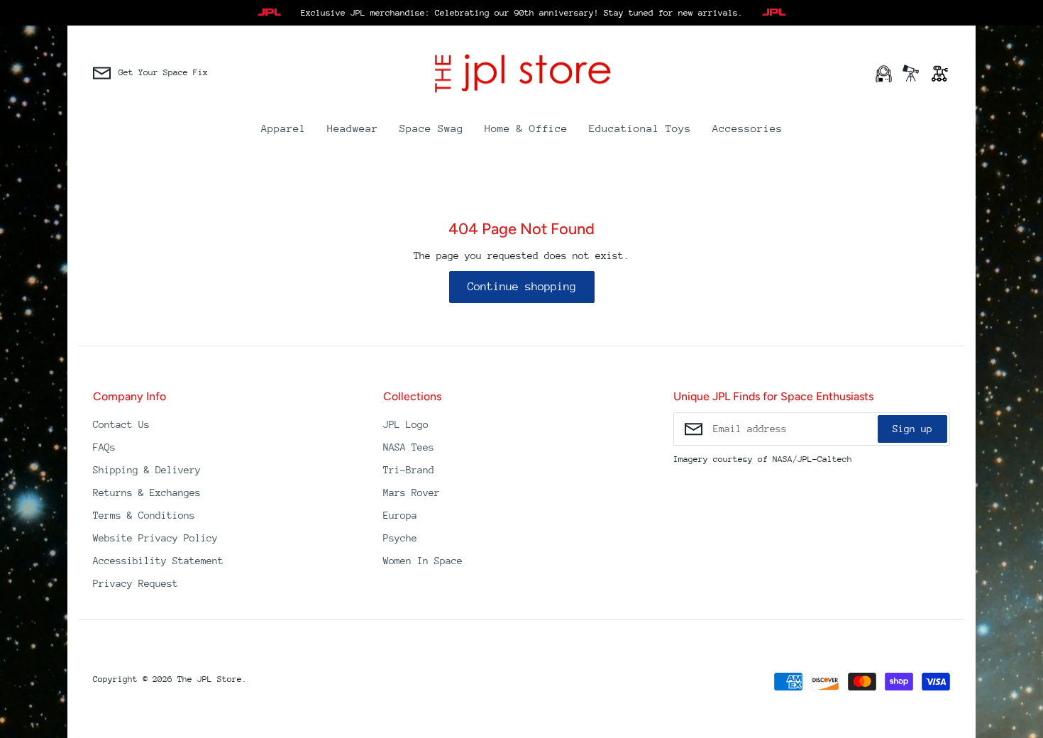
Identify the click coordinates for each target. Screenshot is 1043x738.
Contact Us (121, 424)
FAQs (104, 447)
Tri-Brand (408, 469)
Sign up (912, 428)
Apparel (283, 128)
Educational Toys (640, 128)
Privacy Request (135, 583)
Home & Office (526, 128)
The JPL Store (209, 679)
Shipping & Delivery (147, 469)
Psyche (400, 538)
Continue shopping (522, 286)
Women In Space (423, 560)
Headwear (352, 128)
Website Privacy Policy (155, 538)
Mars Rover (411, 492)
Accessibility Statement (158, 560)
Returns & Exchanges (147, 492)
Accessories (747, 128)
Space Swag (431, 128)
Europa (400, 515)
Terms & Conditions (144, 515)
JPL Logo (406, 424)
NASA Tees (408, 447)
